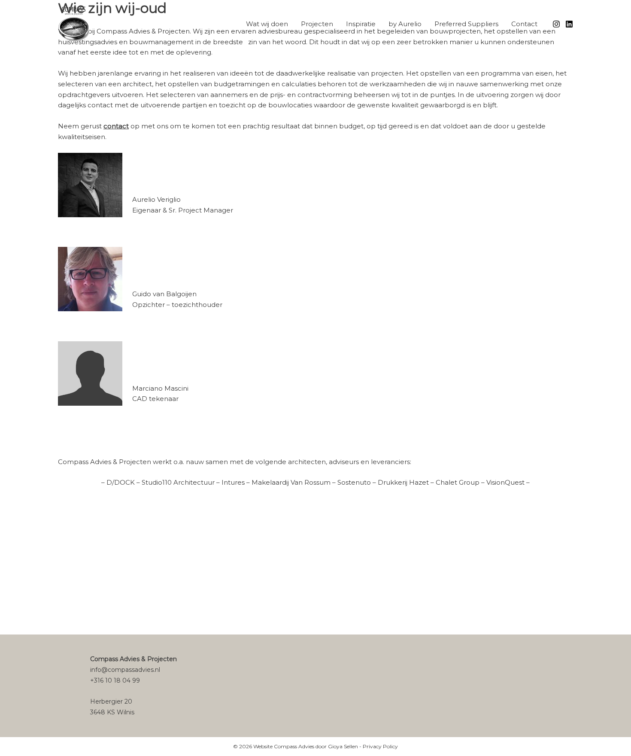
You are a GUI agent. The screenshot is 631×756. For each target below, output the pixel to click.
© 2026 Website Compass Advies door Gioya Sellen (295, 746)
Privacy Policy (380, 746)
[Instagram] (556, 24)
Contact (524, 24)
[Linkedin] (569, 24)
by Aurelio (405, 24)
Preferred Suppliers (466, 24)
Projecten (317, 24)
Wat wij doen (267, 24)
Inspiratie (361, 24)
